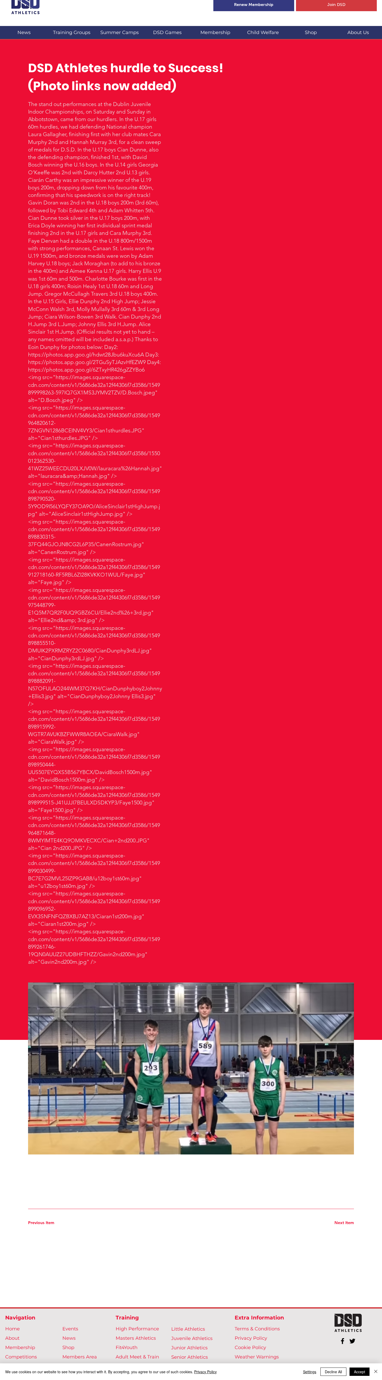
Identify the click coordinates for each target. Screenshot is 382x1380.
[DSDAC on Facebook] (342, 1341)
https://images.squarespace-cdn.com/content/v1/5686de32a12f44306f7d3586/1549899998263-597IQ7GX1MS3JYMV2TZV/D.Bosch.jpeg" (94, 384)
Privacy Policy (251, 1338)
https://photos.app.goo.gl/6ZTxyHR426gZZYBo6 (86, 369)
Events (70, 1329)
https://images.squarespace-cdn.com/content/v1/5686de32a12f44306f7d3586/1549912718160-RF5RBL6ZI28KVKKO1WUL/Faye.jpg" (94, 567)
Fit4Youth (126, 1347)
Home (12, 1329)
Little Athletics (188, 1329)
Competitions (21, 1357)
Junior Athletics (189, 1348)
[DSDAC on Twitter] (352, 1341)
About (12, 1338)
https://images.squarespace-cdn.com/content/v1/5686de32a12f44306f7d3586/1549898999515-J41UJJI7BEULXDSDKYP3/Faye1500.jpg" (94, 794)
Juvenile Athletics (192, 1338)
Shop (68, 1347)
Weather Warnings (257, 1357)
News (69, 1338)
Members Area (79, 1357)
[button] (72, 30)
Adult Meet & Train (137, 1357)
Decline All (333, 1371)
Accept (359, 1371)
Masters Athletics (136, 1338)
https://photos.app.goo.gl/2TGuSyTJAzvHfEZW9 (87, 362)
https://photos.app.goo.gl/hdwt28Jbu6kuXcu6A (86, 354)
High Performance (137, 1329)
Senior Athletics (189, 1357)
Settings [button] (309, 1371)
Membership (20, 1347)
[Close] (376, 1372)
